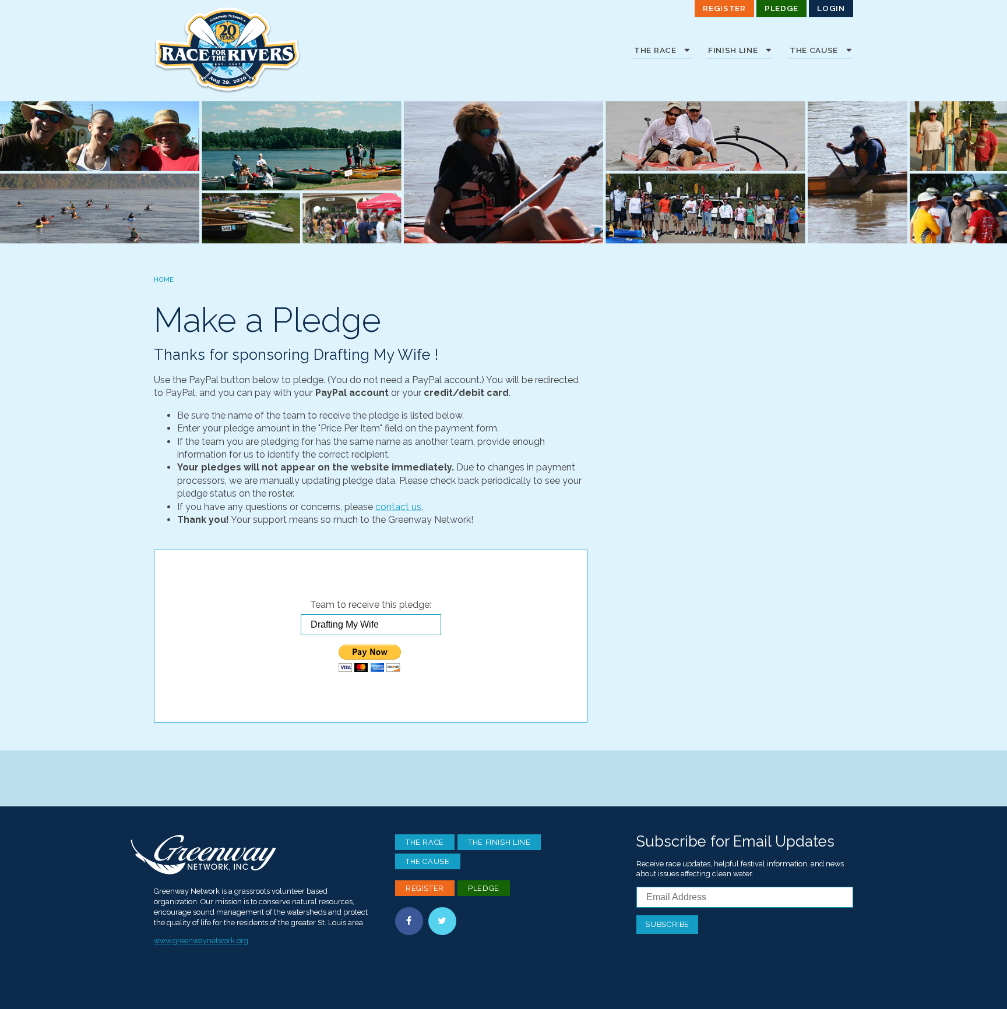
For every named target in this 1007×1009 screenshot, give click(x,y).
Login (830, 8)
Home (164, 279)
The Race (425, 842)
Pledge (781, 8)
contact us (398, 506)
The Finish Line (499, 842)
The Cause (428, 861)
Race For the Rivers (241, 49)
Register (724, 8)
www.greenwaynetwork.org (201, 940)
